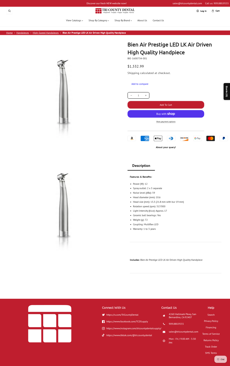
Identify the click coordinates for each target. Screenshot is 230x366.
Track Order (211, 346)
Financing (211, 327)
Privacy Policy (211, 321)
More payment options (166, 121)
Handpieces (22, 32)
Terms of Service (211, 333)
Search (211, 314)
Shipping (133, 73)
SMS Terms (211, 352)
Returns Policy (211, 340)
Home (9, 32)
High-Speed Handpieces (46, 32)
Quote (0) (226, 91)
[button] (9, 11)
